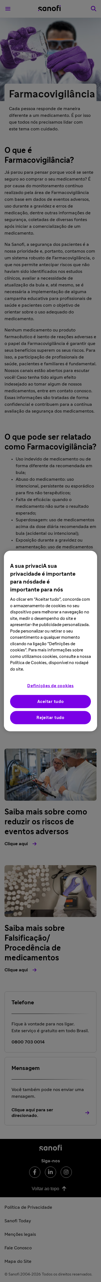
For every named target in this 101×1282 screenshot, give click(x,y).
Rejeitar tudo (50, 718)
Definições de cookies (50, 686)
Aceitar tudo (50, 702)
